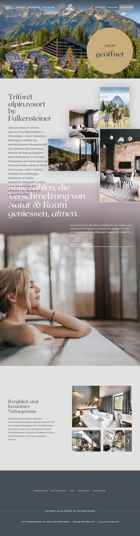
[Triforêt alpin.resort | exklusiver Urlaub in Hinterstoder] (70, 7)
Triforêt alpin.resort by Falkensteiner (30, 108)
